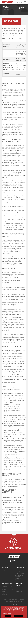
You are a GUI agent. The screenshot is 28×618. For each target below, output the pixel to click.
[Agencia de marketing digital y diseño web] (7, 2)
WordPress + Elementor (7, 588)
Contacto (19, 2)
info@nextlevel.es (10, 601)
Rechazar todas (18, 615)
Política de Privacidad (19, 589)
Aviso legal (17, 588)
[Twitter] (16, 605)
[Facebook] (11, 605)
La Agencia (4, 570)
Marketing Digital (18, 571)
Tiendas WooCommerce (20, 570)
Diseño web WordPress (7, 586)
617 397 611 (19, 601)
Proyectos (4, 571)
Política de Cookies (18, 591)
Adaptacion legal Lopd (19, 573)
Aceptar (8, 615)
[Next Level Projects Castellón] (14, 556)
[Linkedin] (13, 605)
